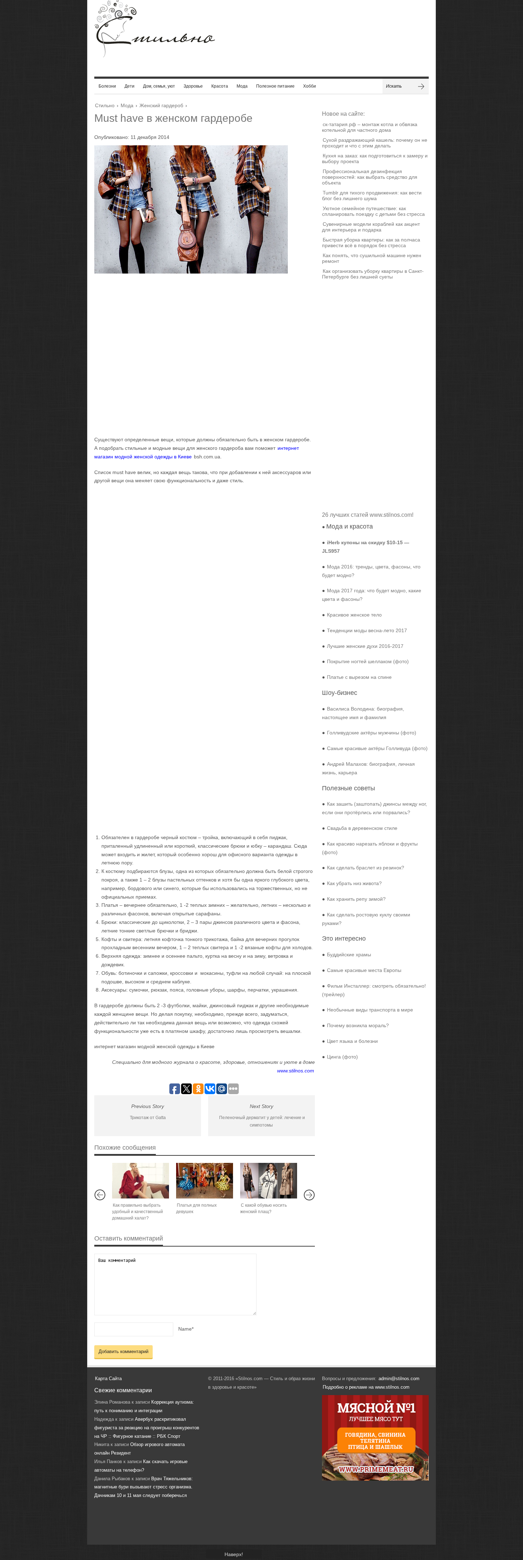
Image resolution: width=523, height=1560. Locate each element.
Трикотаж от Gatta (148, 1117)
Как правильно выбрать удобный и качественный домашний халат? (137, 1212)
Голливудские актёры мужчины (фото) (371, 732)
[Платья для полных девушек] (204, 1180)
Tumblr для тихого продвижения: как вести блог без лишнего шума (372, 195)
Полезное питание (275, 86)
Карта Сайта (108, 1378)
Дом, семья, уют (159, 86)
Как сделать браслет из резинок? (365, 867)
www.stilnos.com (295, 1070)
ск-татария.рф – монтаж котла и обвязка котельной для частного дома (369, 127)
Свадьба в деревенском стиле (362, 828)
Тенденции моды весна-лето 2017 (367, 630)
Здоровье (193, 86)
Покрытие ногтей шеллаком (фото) (368, 661)
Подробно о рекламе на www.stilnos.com (366, 1387)
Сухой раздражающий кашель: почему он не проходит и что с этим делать (374, 143)
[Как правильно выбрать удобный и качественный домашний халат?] (140, 1180)
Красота (219, 86)
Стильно (105, 105)
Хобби (309, 86)
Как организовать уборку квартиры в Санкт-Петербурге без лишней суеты (373, 274)
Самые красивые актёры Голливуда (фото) (377, 748)
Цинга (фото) (342, 1057)
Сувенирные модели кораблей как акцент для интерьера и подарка (371, 227)
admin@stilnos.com (399, 1378)
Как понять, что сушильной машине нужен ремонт (371, 258)
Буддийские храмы (349, 954)
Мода (242, 86)
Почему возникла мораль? (358, 1025)
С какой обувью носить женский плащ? (263, 1208)
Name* (186, 1329)
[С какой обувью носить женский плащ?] (268, 1180)
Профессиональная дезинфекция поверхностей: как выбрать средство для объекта (369, 177)
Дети (129, 86)
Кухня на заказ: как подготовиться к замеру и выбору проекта (375, 158)
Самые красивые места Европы (364, 970)
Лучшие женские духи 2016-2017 (365, 646)
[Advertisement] (197, 354)
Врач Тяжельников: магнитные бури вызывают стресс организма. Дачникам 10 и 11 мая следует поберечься (143, 1487)
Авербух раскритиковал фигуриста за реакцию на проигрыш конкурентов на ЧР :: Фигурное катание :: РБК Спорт (146, 1427)
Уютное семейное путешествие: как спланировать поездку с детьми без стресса (373, 211)
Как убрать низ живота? (354, 883)
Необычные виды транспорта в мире (370, 1010)
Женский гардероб (161, 105)
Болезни (107, 86)
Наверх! (233, 1554)
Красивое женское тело (354, 615)
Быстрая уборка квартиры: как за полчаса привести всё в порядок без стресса (371, 242)
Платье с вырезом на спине (359, 677)
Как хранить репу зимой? (356, 899)
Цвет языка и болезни (352, 1041)
